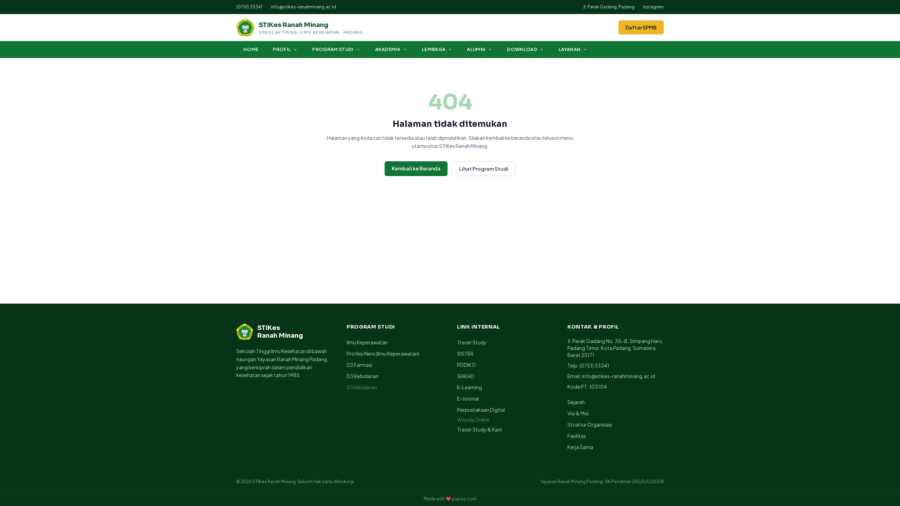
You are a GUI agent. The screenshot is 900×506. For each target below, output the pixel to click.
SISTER (465, 353)
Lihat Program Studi (483, 169)
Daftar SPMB (641, 27)
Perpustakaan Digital (481, 410)
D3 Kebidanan (363, 376)
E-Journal (468, 398)
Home (250, 49)
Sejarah (576, 402)
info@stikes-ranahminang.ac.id (303, 6)
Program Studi (332, 49)
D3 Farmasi (359, 365)
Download (522, 49)
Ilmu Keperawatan (367, 342)
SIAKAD (465, 376)
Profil (282, 49)
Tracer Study (472, 342)
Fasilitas (576, 436)
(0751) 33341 (249, 6)
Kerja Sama (580, 447)
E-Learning (469, 387)
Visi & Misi (578, 413)
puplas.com (464, 498)
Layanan (569, 49)
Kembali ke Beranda (416, 168)
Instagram (653, 6)
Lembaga (433, 49)
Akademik (388, 49)
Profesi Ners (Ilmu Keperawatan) (383, 353)
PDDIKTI (466, 365)
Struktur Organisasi (589, 424)
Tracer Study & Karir (479, 429)
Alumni (476, 49)
